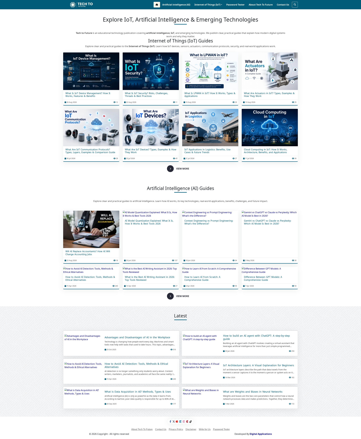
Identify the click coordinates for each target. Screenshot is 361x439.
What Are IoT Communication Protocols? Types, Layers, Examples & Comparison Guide (90, 151)
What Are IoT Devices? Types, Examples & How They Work (150, 151)
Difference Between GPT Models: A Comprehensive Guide (263, 278)
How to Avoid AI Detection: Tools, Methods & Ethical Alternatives (90, 278)
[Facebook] (170, 421)
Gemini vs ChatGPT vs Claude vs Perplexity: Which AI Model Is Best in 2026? (267, 222)
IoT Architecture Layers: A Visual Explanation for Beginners (258, 365)
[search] (295, 4)
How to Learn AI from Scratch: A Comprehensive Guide (202, 278)
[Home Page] (157, 4)
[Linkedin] (180, 421)
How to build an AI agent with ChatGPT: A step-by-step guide (256, 337)
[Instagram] (184, 421)
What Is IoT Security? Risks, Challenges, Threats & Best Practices (146, 95)
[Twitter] (173, 421)
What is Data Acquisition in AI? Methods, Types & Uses (138, 391)
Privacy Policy (176, 429)
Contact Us (283, 4)
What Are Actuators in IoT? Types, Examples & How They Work (269, 95)
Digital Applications (261, 433)
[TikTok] (190, 421)
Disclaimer (191, 429)
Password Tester (235, 4)
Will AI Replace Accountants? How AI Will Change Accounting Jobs (87, 253)
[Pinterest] (187, 421)
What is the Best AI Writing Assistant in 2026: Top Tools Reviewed (150, 278)
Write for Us (205, 429)
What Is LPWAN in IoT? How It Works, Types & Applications (209, 95)
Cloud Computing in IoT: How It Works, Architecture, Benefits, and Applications (265, 151)
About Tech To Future (261, 4)
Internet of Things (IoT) (207, 4)
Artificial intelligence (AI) (176, 4)
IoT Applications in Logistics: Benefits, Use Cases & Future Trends (207, 151)
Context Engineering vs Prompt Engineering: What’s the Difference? (208, 222)
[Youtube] (177, 421)
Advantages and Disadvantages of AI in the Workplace (137, 337)
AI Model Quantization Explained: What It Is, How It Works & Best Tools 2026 (149, 222)
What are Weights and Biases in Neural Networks (252, 391)
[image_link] (91, 71)
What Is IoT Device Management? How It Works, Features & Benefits (87, 95)
